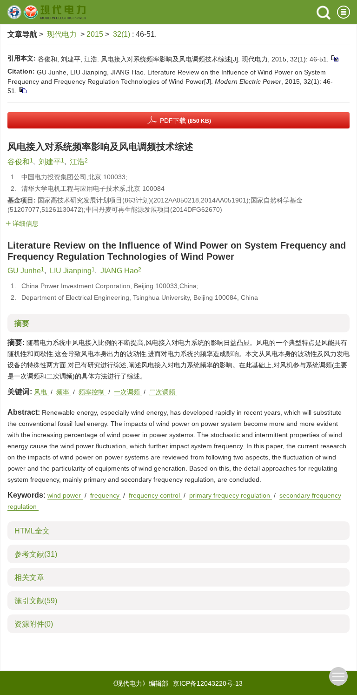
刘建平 (50, 162)
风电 (41, 392)
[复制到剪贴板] (334, 58)
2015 (94, 34)
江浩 (77, 162)
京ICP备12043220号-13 (208, 683)
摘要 (21, 323)
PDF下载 (185, 120)
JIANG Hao (119, 271)
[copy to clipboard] (22, 90)
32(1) (122, 34)
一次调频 (128, 392)
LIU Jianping (71, 271)
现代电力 (62, 34)
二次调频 (163, 392)
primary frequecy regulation (230, 495)
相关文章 (29, 577)
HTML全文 (32, 531)
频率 (63, 392)
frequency (105, 495)
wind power (65, 495)
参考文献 (35, 554)
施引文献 (35, 601)
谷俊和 (18, 162)
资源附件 (33, 624)
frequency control (155, 495)
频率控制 (92, 392)
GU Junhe (24, 271)
